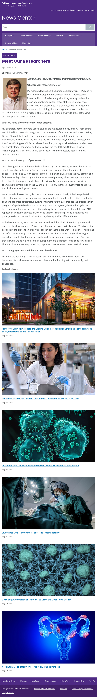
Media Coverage (50, 681)
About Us (92, 681)
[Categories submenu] (16, 35)
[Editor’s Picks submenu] (81, 35)
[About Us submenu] (32, 43)
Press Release (35, 681)
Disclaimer (63, 689)
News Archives (79, 681)
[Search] (90, 27)
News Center (18, 17)
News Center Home (8, 681)
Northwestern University (75, 10)
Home (4, 49)
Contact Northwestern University (45, 689)
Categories (23, 681)
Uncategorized (9, 55)
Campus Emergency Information (82, 689)
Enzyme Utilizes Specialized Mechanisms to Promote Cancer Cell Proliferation (40, 465)
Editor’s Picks (65, 681)
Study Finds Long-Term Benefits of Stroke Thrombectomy (30, 532)
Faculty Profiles (90, 10)
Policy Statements (8, 693)
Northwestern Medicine (58, 10)
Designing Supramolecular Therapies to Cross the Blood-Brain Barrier (36, 599)
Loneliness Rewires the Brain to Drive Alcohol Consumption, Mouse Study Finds (40, 398)
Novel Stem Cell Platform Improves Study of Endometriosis (31, 667)
